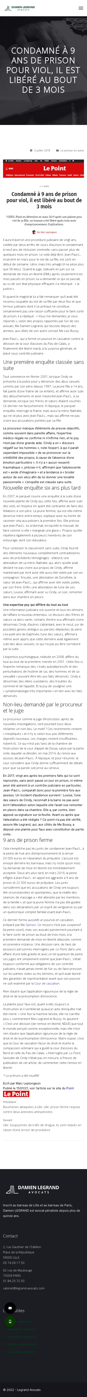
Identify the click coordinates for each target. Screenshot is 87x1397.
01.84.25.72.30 (13, 1281)
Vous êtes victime (21, 1329)
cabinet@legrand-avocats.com (24, 1288)
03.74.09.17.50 (13, 1263)
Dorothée (65, 577)
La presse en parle (72, 150)
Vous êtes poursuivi (22, 1337)
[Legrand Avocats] (20, 8)
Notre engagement (22, 1344)
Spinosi (31, 925)
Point (70, 1088)
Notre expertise (19, 1322)
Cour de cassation (46, 983)
